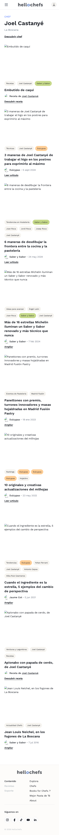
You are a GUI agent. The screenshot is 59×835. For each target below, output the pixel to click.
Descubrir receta (13, 101)
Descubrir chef (13, 36)
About (33, 800)
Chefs (33, 786)
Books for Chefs (39, 790)
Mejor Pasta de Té (40, 795)
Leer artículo (11, 175)
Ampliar (8, 346)
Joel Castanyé (30, 96)
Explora (34, 781)
